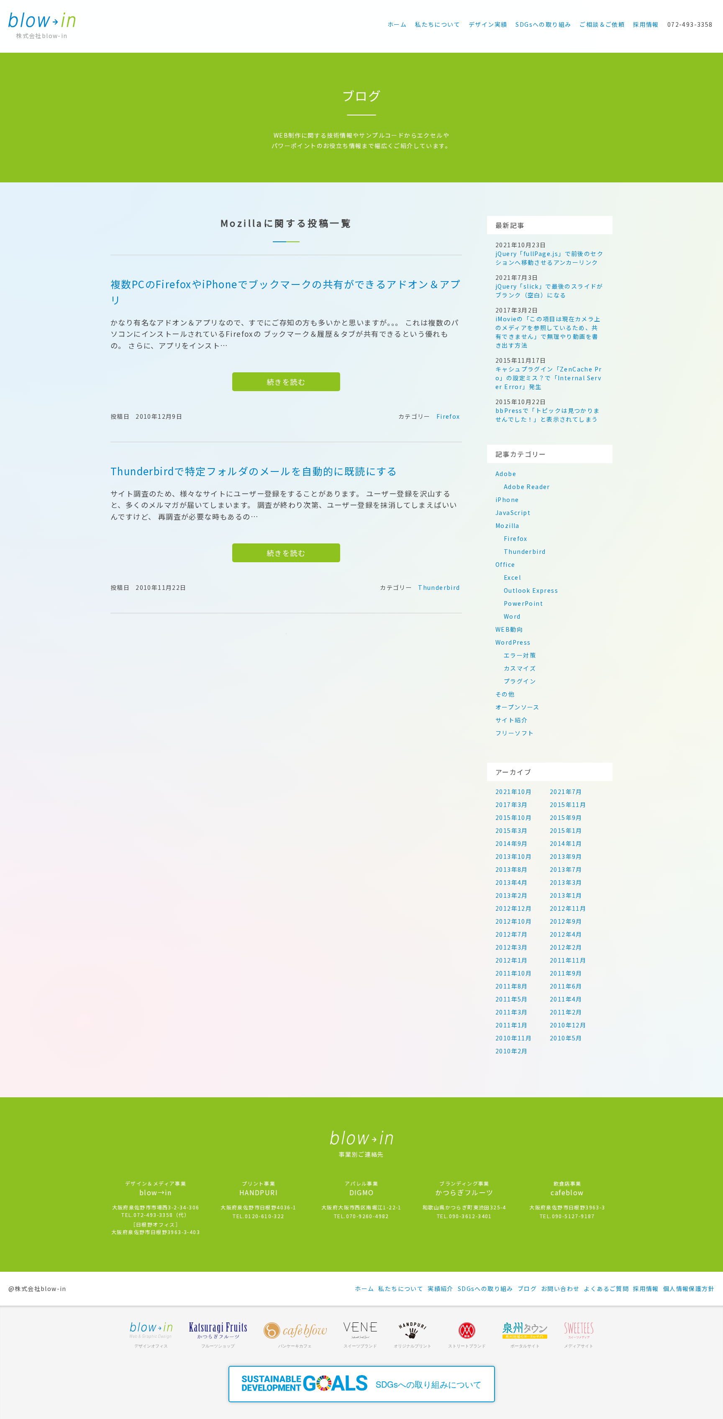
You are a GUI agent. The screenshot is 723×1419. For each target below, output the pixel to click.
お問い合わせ (560, 1288)
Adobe (505, 473)
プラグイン (520, 681)
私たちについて (437, 24)
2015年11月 (568, 804)
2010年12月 (568, 1025)
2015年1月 (566, 830)
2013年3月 (566, 882)
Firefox (448, 416)
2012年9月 (566, 921)
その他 (505, 694)
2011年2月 (566, 1012)
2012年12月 (513, 908)
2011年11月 (568, 960)
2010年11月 (513, 1038)
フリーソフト (514, 733)
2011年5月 (511, 999)
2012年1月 (511, 960)
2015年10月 (513, 817)
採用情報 (646, 24)
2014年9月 (511, 843)
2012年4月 (566, 934)
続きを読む (286, 382)
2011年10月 (513, 973)
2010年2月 (511, 1051)
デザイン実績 (488, 24)
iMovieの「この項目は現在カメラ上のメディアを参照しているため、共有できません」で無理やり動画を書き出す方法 (548, 332)
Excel (512, 577)
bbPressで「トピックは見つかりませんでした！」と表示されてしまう (547, 414)
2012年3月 (511, 947)
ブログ (527, 1288)
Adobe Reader (527, 486)
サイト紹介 (511, 720)
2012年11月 (568, 908)
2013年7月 (566, 869)
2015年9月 (566, 817)
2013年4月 (511, 882)
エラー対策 (520, 655)
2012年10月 (513, 921)
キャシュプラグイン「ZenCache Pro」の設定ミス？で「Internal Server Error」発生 (548, 378)
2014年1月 (566, 843)
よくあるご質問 (606, 1288)
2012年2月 (566, 947)
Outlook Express (531, 590)
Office (505, 564)
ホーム (397, 24)
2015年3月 (511, 830)
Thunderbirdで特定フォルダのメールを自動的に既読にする (253, 471)
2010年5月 (566, 1038)
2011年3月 (511, 1012)
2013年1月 (566, 895)
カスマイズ (520, 668)
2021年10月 (513, 791)
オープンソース (517, 707)
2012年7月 (511, 934)
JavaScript (513, 512)
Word (512, 616)
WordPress (513, 642)
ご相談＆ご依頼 (602, 24)
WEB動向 (509, 629)
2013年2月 (511, 895)
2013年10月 (513, 856)
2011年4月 (566, 999)
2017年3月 (511, 804)
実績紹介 (441, 1288)
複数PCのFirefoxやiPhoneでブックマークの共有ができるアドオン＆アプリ (285, 292)
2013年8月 (511, 869)
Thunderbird (439, 587)
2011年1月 (511, 1025)
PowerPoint (523, 603)
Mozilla (507, 525)
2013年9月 (566, 856)
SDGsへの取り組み (543, 24)
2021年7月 (566, 791)
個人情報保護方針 (689, 1288)
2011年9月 (566, 973)
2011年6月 (566, 986)
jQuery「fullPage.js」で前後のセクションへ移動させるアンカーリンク (549, 257)
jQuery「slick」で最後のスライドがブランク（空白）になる (549, 290)
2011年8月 (511, 986)
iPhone (507, 499)
